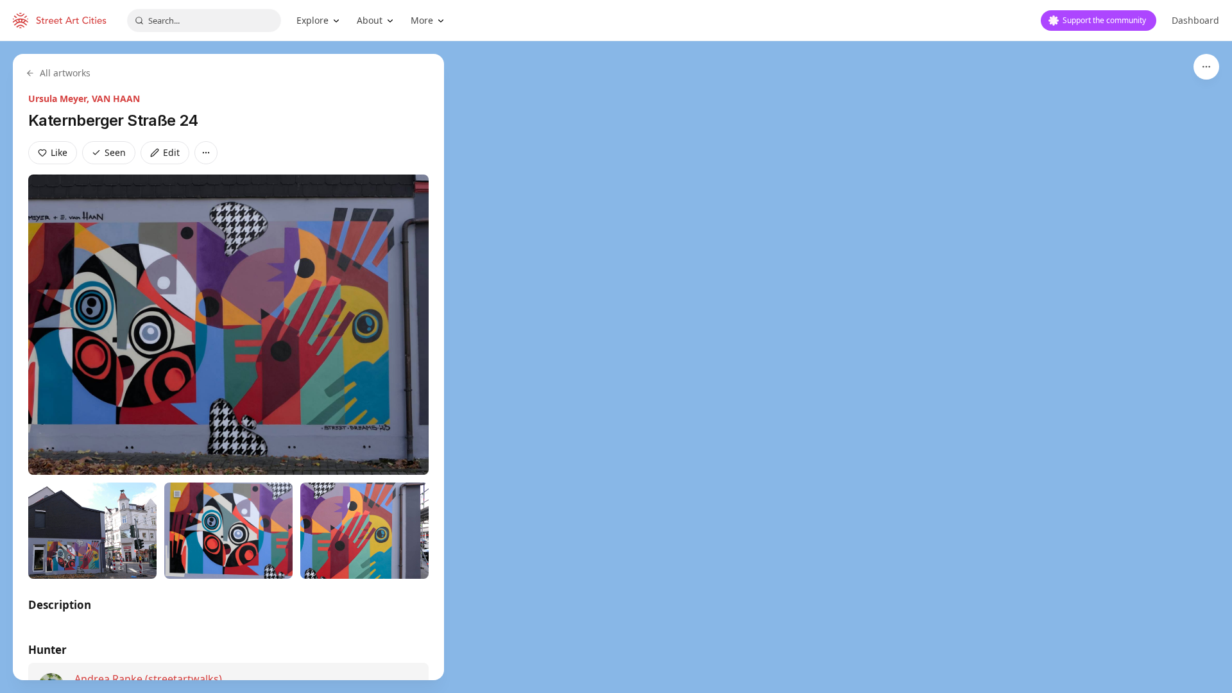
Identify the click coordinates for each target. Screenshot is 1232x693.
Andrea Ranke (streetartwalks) (148, 679)
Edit (171, 152)
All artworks (65, 73)
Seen (115, 152)
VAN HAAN (116, 98)
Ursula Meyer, (60, 98)
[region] (616, 367)
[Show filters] (1206, 67)
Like (59, 152)
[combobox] (204, 20)
